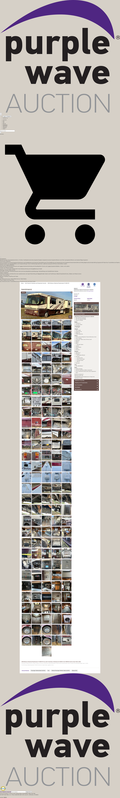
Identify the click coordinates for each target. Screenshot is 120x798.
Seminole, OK (76, 293)
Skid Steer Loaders (42, 263)
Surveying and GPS (50, 263)
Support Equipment (4, 272)
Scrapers (36, 263)
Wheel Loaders (64, 263)
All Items (2, 134)
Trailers (1, 277)
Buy (3, 121)
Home (22, 283)
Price (77, 298)
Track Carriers (58, 263)
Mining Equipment (98, 262)
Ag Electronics (3, 260)
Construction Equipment (5, 261)
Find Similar (77, 387)
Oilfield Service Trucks (18, 281)
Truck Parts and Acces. (27, 281)
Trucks (33, 281)
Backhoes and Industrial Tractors (35, 262)
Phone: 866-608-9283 (17, 794)
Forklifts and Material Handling (6, 267)
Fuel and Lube (18, 273)
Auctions (5, 119)
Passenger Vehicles (38, 271)
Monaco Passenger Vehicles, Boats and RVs (61, 670)
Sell (3, 122)
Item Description (78, 384)
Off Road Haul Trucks (106, 262)
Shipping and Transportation (81, 382)
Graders (92, 262)
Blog (30, 793)
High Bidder (89, 298)
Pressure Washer (56, 273)
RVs (50, 271)
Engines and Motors (10, 273)
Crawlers (75, 262)
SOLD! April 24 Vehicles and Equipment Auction (35, 283)
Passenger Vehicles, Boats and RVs (7, 270)
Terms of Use (12, 793)
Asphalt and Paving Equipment (11, 262)
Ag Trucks (2, 281)
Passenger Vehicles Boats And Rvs (38, 670)
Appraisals (5, 126)
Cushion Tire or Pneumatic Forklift (7, 268)
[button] (60, 254)
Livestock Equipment (51, 260)
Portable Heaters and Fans (46, 273)
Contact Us (5, 117)
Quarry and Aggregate (9, 263)
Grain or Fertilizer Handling (21, 260)
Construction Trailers (9, 278)
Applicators (13, 260)
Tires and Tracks (14, 276)
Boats (27, 271)
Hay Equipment (35, 260)
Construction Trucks (8, 281)
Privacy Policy (19, 793)
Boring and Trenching (46, 262)
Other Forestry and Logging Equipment (47, 266)
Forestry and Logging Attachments (21, 266)
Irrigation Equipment (43, 260)
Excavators (88, 262)
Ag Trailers (2, 278)
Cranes (71, 262)
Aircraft (1, 271)
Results (4, 123)
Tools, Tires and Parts (4, 275)
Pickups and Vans (46, 271)
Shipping (5, 127)
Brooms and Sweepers (56, 262)
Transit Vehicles (54, 271)
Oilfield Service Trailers (18, 278)
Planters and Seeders (75, 260)
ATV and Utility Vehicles (8, 271)
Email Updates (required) (5, 791)
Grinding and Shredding (34, 266)
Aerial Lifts (2, 262)
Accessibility (25, 793)
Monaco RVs (74, 670)
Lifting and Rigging (37, 273)
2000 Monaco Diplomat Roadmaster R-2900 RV (58, 283)
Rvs (48, 670)
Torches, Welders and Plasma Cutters (73, 273)
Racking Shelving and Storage (27, 268)
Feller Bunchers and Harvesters (7, 266)
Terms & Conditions (4, 793)
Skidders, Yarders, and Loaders (63, 266)
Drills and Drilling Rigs (81, 262)
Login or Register (7, 116)
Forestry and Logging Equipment (7, 265)
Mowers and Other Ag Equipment (63, 260)
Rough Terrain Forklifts (29, 263)
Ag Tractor (8, 260)
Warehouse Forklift (38, 268)
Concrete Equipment (65, 262)
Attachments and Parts (23, 262)
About (4, 128)
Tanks (64, 273)
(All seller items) (90, 291)
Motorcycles (31, 271)
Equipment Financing (79, 380)
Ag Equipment (3, 258)
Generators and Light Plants (27, 273)
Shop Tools (8, 276)
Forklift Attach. (18, 268)
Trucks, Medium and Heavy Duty (7, 280)
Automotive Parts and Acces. (19, 271)
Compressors (3, 273)
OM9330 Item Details (80, 314)
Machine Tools (3, 276)
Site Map (33, 793)
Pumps (61, 273)
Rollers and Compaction (19, 263)
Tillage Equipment (84, 260)
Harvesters (29, 260)
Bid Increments (78, 389)
